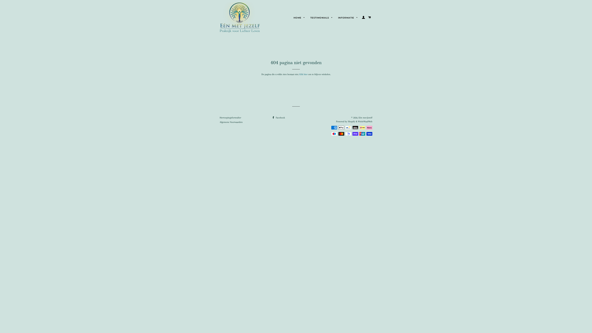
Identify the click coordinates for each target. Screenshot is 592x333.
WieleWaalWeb (365, 121)
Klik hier (303, 74)
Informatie (346, 17)
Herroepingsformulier (230, 117)
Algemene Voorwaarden (231, 122)
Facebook (280, 117)
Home (298, 17)
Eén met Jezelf (365, 117)
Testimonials (320, 17)
